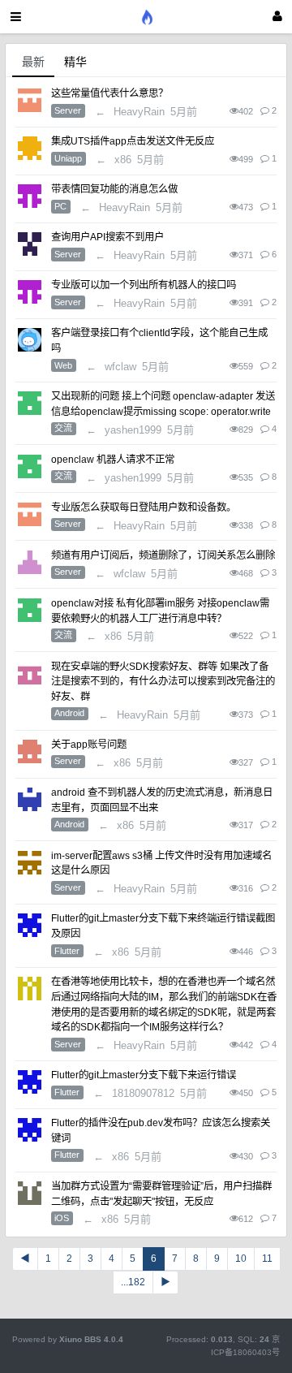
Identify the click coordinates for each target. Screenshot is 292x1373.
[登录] (277, 16)
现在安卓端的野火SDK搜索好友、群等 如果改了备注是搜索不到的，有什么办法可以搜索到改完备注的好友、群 (163, 681)
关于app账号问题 (89, 744)
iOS (61, 1218)
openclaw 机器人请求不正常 (112, 459)
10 (241, 1258)
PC (60, 206)
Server (67, 110)
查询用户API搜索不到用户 (107, 237)
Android (69, 713)
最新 (33, 61)
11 (267, 1258)
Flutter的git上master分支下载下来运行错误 (143, 1075)
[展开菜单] (16, 16)
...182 (133, 1282)
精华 (75, 61)
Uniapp (68, 158)
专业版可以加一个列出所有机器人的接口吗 (143, 285)
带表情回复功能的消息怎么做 (114, 189)
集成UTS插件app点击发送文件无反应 (132, 141)
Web (63, 365)
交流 (63, 428)
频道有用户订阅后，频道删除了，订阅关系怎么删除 (163, 555)
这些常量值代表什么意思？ (109, 93)
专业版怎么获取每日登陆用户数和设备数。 (143, 507)
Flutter (66, 951)
